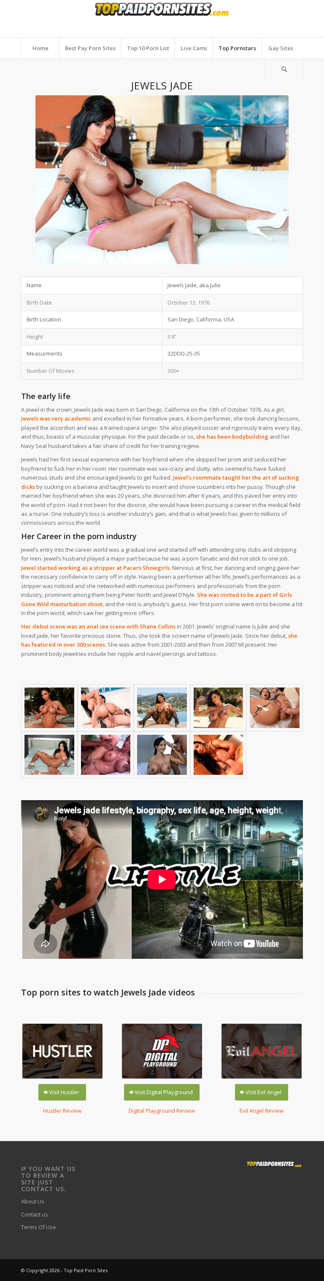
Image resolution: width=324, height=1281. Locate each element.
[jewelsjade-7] (106, 754)
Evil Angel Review (262, 1110)
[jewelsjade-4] (218, 707)
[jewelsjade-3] (162, 707)
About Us (32, 1201)
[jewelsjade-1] (49, 707)
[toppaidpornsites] (162, 18)
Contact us (34, 1214)
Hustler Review (62, 1110)
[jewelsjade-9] (218, 754)
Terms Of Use (38, 1227)
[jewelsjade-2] (106, 707)
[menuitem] (40, 48)
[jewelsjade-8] (162, 754)
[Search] (284, 69)
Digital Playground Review (162, 1110)
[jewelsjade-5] (274, 707)
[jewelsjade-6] (49, 754)
